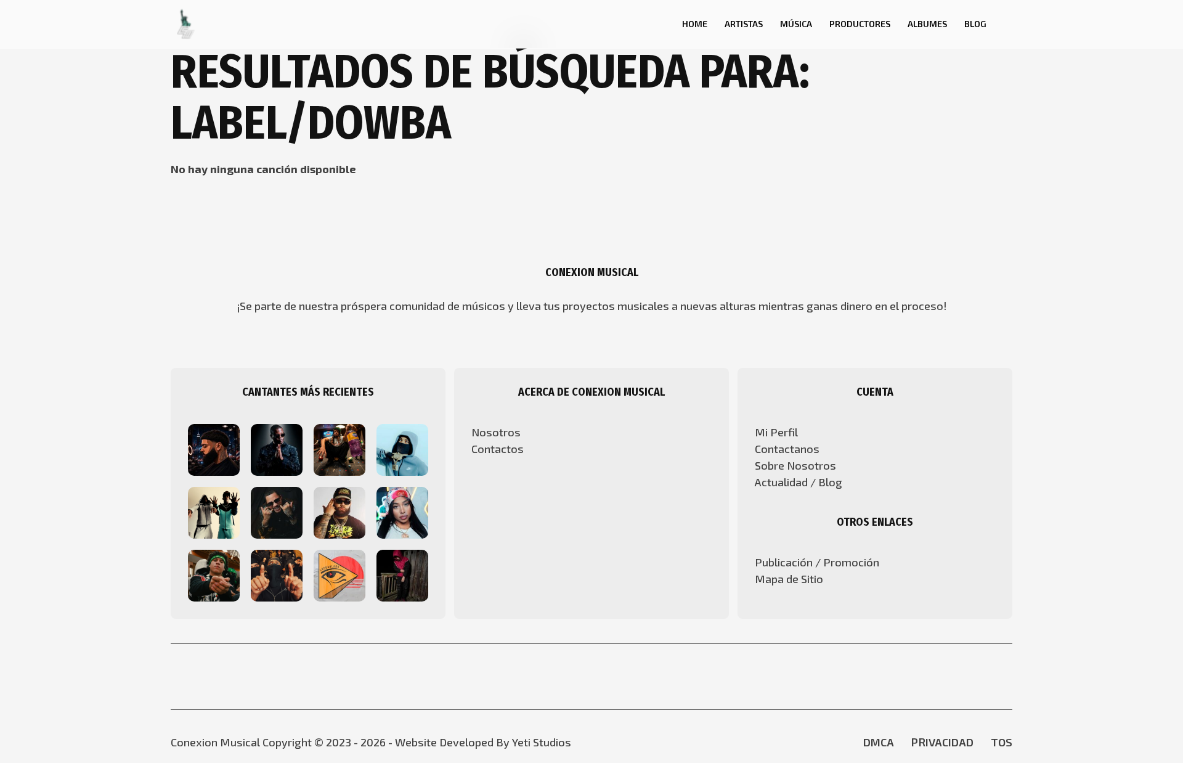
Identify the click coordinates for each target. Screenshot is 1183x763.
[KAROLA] (402, 511)
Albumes (927, 23)
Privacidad (942, 742)
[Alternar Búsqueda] (656, 24)
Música (796, 23)
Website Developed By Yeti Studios (483, 742)
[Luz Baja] (339, 511)
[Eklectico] (277, 511)
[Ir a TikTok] (625, 676)
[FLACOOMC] (277, 574)
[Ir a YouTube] (558, 676)
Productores (859, 23)
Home (694, 23)
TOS (1001, 742)
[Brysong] (214, 448)
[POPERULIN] (402, 574)
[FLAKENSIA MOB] (214, 574)
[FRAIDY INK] (339, 448)
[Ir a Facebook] (580, 676)
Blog (975, 23)
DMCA (878, 742)
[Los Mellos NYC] (214, 511)
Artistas (744, 23)
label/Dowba (311, 123)
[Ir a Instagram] (603, 676)
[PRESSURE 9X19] (402, 448)
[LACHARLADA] (339, 574)
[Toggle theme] (1008, 24)
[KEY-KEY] (277, 448)
